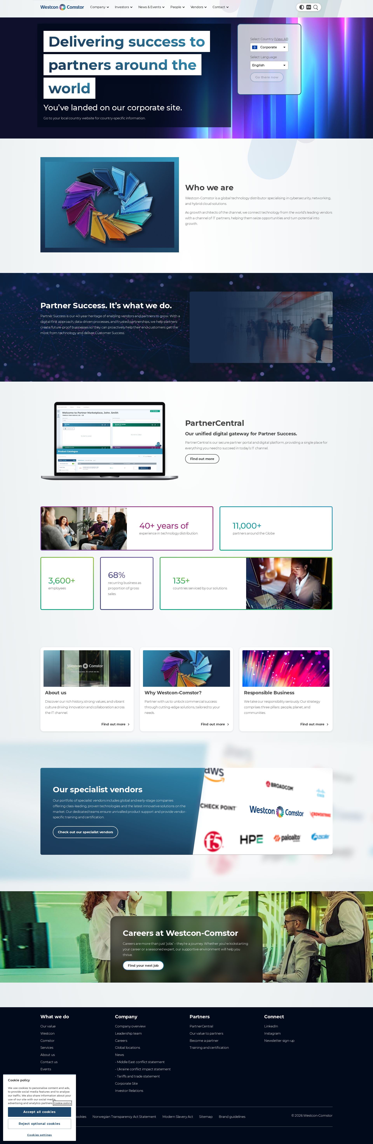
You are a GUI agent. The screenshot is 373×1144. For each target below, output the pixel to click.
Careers (121, 1041)
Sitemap (206, 1117)
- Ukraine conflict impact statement (143, 1069)
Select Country (269, 39)
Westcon (47, 1033)
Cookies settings (39, 1134)
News (119, 1055)
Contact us (49, 1062)
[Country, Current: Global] (308, 7)
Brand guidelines (232, 1117)
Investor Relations (129, 1091)
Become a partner (204, 1041)
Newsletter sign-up (279, 1041)
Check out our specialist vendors (85, 832)
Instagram (272, 1033)
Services (46, 1048)
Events (45, 1069)
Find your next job (143, 965)
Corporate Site (126, 1083)
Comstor (47, 1041)
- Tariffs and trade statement (137, 1076)
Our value (48, 1026)
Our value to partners (206, 1033)
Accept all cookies (39, 1112)
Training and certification (209, 1048)
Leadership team (128, 1033)
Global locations (127, 1048)
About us (47, 1055)
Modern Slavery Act (177, 1117)
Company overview (130, 1026)
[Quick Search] (315, 7)
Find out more (202, 459)
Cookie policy (62, 1103)
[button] (301, 7)
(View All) (281, 39)
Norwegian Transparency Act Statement (124, 1117)
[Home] (62, 7)
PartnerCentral (201, 1026)
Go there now (266, 77)
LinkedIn (271, 1026)
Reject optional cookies (39, 1124)
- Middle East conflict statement (140, 1062)
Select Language (263, 57)
